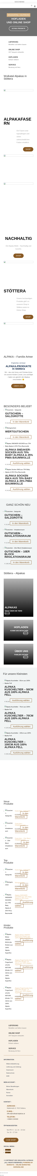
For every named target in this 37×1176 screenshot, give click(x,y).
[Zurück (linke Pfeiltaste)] (1, 1175)
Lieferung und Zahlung (13, 1067)
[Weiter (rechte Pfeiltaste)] (3, 1175)
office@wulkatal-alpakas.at (16, 1113)
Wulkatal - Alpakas (18, 15)
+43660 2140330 (12, 1119)
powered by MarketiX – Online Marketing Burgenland (20, 1165)
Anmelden (9, 1095)
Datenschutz (10, 1073)
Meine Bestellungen (12, 1086)
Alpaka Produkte (18, 28)
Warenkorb (9, 1089)
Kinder (11, 232)
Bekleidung (14, 275)
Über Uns (18, 386)
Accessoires (15, 103)
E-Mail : (10, 1111)
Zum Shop (11, 1140)
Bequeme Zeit (15, 169)
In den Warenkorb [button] (21, 422)
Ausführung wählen (21, 463)
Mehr (7, 613)
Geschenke (19, 2)
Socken (12, 337)
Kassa (8, 1092)
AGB (7, 1076)
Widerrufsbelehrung (12, 1064)
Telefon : (11, 1117)
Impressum (10, 1070)
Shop (28, 149)
